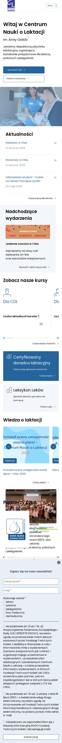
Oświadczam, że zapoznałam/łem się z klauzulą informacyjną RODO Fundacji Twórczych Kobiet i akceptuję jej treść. (28, 725)
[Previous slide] (4, 337)
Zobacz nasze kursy (16, 78)
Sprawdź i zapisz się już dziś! (33, 267)
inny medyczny (15, 612)
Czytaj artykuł (39, 482)
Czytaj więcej (45, 375)
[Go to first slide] (57, 337)
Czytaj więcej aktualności (40, 198)
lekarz (9, 602)
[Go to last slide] (8, 446)
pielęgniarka (13, 609)
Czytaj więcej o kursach (43, 343)
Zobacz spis (46, 406)
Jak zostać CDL (14, 70)
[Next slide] (53, 446)
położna (10, 605)
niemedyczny (14, 616)
